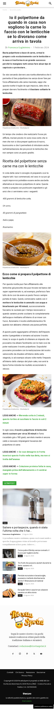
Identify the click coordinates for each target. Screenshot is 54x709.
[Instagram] (20, 654)
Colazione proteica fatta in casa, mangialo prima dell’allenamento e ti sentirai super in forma (27, 470)
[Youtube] (41, 654)
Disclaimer (41, 672)
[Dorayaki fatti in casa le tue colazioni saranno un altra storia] (9, 593)
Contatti (10, 672)
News (5, 523)
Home (5, 10)
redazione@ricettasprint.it (32, 646)
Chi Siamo (19, 672)
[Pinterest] (27, 654)
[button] (4, 3)
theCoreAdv (27, 701)
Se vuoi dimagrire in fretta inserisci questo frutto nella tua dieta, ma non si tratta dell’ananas (26, 455)
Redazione (30, 672)
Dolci (20, 595)
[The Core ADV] (27, 695)
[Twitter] (34, 654)
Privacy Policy (27, 675)
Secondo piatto (15, 10)
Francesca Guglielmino (19, 47)
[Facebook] (12, 654)
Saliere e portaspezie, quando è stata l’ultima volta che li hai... (25, 529)
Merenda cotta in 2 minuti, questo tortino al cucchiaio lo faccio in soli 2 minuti (24, 419)
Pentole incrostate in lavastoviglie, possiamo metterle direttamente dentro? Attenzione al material (32, 578)
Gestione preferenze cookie (43, 706)
